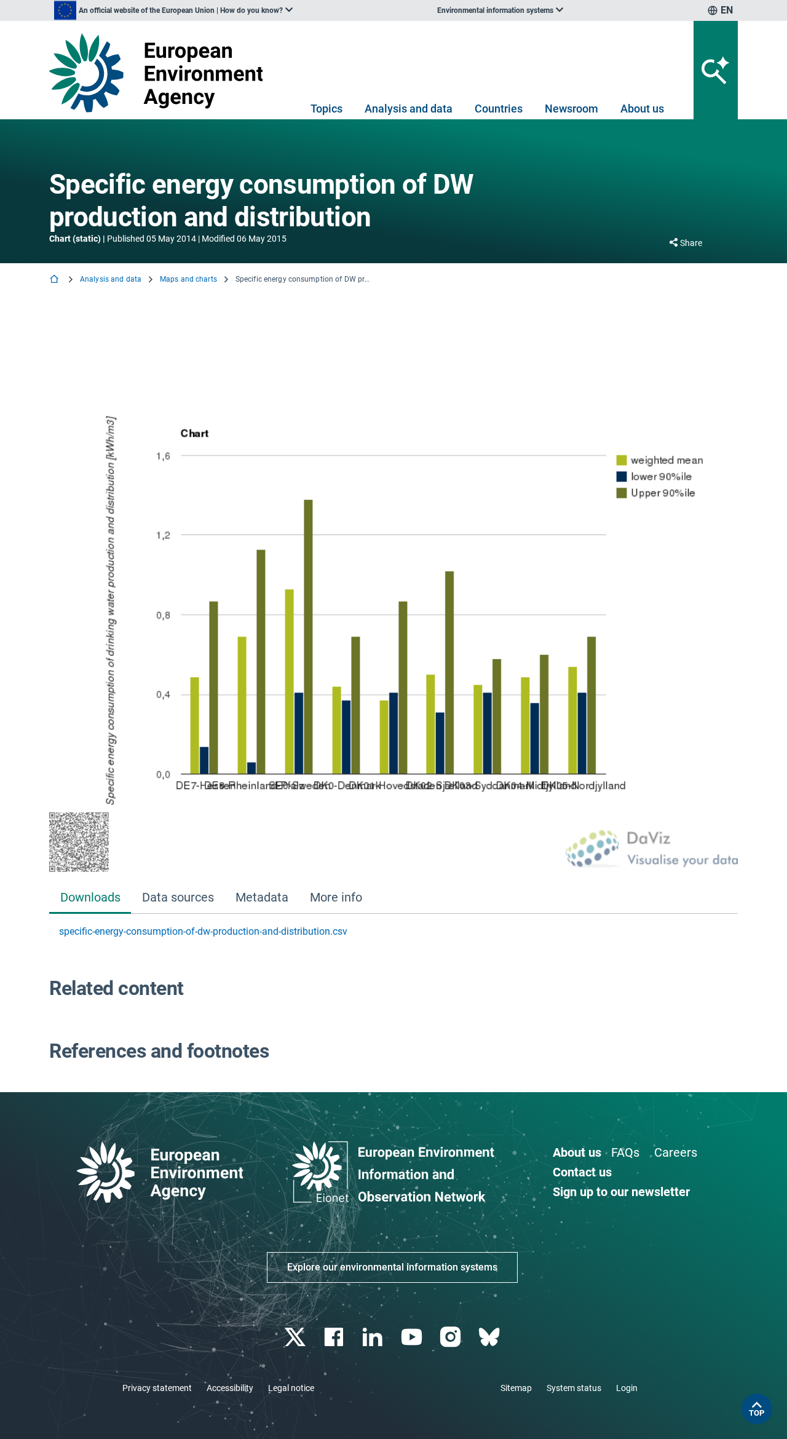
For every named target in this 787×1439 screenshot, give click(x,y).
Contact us (582, 1172)
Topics (326, 108)
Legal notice (291, 1388)
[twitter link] (296, 1337)
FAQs (625, 1152)
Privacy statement (157, 1388)
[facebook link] (335, 1337)
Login (627, 1388)
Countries (499, 108)
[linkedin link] (374, 1337)
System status (574, 1388)
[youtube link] (413, 1337)
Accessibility (230, 1388)
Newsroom (571, 108)
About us (642, 108)
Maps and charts (188, 279)
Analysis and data (409, 108)
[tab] (90, 898)
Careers (675, 1152)
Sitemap (516, 1388)
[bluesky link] (490, 1337)
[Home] (55, 280)
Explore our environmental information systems (392, 1267)
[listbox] (173, 10)
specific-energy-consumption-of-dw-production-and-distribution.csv (203, 931)
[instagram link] (451, 1337)
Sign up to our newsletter (621, 1191)
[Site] (160, 73)
